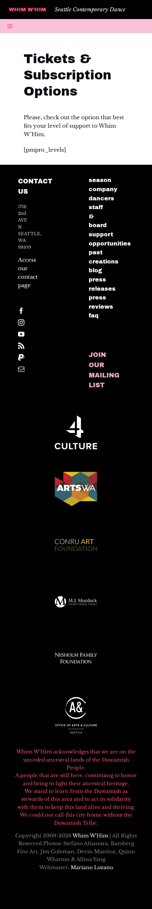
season (100, 180)
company (103, 189)
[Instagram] (21, 322)
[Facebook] (21, 311)
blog (95, 270)
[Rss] (21, 346)
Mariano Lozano (92, 867)
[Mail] (21, 369)
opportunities (110, 244)
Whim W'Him (90, 835)
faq (94, 316)
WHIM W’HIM (27, 9)
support (101, 234)
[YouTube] (21, 334)
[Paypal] (21, 357)
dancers (101, 198)
